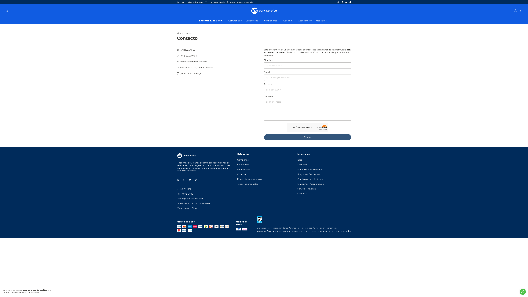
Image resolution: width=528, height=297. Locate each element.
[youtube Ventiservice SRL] (346, 2)
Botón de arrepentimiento (326, 228)
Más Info (320, 20)
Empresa (302, 164)
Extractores (252, 20)
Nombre (268, 60)
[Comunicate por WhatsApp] (523, 292)
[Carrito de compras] (521, 10)
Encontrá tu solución (210, 20)
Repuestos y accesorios (249, 179)
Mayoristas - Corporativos (310, 184)
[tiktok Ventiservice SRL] (350, 2)
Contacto (302, 193)
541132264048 (187, 50)
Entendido (35, 292)
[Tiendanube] (267, 232)
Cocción (287, 20)
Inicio (179, 33)
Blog (299, 160)
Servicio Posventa (306, 188)
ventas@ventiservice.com (194, 61)
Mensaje (268, 96)
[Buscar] (7, 10)
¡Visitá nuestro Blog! (190, 73)
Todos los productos (247, 184)
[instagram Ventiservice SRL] (338, 2)
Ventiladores (270, 20)
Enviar (307, 137)
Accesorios (304, 20)
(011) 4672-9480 (188, 55)
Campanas (234, 20)
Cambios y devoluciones (310, 179)
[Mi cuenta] (515, 10)
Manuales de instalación (309, 169)
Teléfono (268, 84)
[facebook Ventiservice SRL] (342, 2)
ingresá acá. (307, 228)
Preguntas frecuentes (308, 174)
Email (267, 72)
